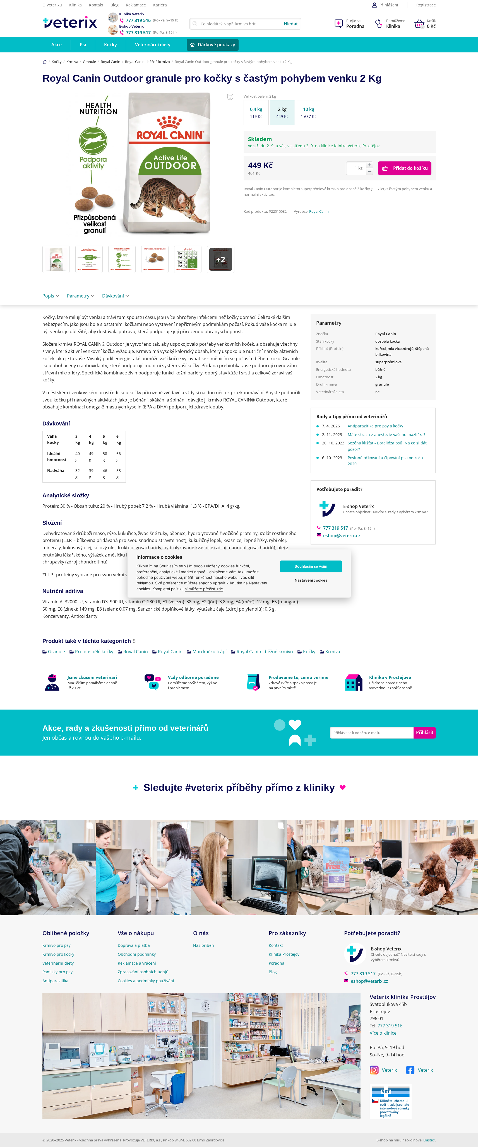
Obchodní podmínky (137, 954)
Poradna (276, 963)
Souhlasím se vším (311, 566)
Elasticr (429, 1140)
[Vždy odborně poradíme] (189, 682)
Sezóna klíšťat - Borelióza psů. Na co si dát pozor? (387, 446)
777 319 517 (335, 528)
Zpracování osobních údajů (143, 971)
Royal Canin (110, 61)
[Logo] (69, 23)
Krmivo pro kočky (58, 954)
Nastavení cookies (311, 580)
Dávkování (113, 296)
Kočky (57, 61)
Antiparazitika (55, 980)
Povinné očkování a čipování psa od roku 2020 (385, 460)
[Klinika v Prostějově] (390, 682)
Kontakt (96, 5)
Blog (115, 5)
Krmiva (72, 61)
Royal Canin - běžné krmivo (147, 61)
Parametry (78, 296)
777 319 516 (390, 1026)
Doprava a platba (134, 945)
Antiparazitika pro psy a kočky (375, 426)
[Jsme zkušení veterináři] (88, 682)
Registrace (426, 5)
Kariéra (160, 5)
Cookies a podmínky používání (146, 980)
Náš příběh (203, 945)
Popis (48, 296)
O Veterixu (52, 5)
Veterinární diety (58, 963)
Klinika (75, 5)
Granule (89, 61)
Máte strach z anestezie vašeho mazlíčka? (386, 434)
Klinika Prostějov (284, 954)
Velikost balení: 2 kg (260, 96)
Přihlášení (388, 5)
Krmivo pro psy (56, 945)
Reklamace (136, 5)
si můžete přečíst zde (204, 589)
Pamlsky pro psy (57, 971)
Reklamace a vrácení (137, 963)
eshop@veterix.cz (342, 536)
